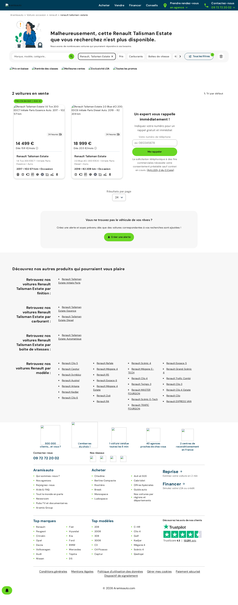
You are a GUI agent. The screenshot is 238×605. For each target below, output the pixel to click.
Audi (39, 554)
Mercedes (75, 549)
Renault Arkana (70, 386)
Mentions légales (82, 571)
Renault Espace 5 (176, 363)
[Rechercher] (71, 56)
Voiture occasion (36, 15)
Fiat (71, 526)
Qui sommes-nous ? (48, 476)
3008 (97, 540)
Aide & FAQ (43, 489)
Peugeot (41, 531)
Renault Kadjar (70, 391)
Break (97, 489)
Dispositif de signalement (121, 575)
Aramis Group (44, 507)
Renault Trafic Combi (178, 378)
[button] (112, 56)
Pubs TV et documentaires (51, 503)
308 (96, 535)
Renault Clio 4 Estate (178, 389)
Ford (72, 540)
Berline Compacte (105, 480)
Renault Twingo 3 (141, 384)
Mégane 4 (139, 545)
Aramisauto (17, 15)
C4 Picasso (101, 549)
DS (70, 558)
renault (53, 15)
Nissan (40, 558)
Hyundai (74, 531)
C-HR (137, 526)
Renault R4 (103, 401)
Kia (71, 535)
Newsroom (42, 498)
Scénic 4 (139, 549)
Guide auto (140, 489)
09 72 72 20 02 (46, 458)
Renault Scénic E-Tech (145, 399)
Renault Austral (70, 380)
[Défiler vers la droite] (180, 56)
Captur (98, 554)
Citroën (40, 535)
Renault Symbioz (71, 374)
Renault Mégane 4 (107, 368)
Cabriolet (139, 480)
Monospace (101, 494)
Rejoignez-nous (45, 485)
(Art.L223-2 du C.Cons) (160, 170)
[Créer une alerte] (7, 590)
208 (96, 526)
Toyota (73, 554)
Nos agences (43, 480)
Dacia (39, 545)
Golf (136, 535)
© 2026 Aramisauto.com (119, 588)
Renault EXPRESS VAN (178, 401)
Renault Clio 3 (174, 384)
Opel (39, 540)
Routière (99, 485)
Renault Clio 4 (140, 378)
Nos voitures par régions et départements (143, 497)
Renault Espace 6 (107, 380)
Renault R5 (103, 374)
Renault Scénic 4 (141, 363)
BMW (72, 545)
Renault (40, 526)
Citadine (99, 476)
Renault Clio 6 (70, 397)
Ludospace (101, 498)
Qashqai (139, 554)
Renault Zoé (103, 395)
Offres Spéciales (143, 485)
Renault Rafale (105, 363)
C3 (96, 545)
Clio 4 (137, 531)
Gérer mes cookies (159, 571)
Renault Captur (70, 368)
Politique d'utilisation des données (120, 571)
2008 (97, 531)
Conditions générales (53, 571)
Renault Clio (173, 395)
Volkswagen (43, 549)
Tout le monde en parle (49, 494)
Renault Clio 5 (70, 363)
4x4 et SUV (140, 476)
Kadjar (138, 540)
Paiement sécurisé (188, 571)
